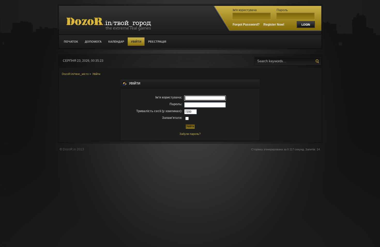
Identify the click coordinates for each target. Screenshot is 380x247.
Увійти (136, 41)
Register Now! (273, 24)
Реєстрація (157, 41)
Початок (71, 41)
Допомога (93, 41)
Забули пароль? (190, 133)
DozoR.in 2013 (73, 149)
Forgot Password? (246, 24)
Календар (116, 41)
